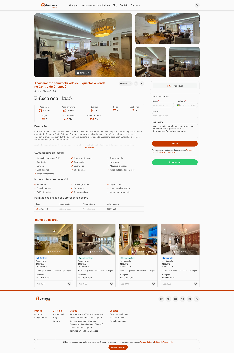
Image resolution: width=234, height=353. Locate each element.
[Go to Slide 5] (57, 251)
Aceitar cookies (118, 347)
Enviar (175, 143)
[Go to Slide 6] (59, 251)
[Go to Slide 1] (48, 252)
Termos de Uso (146, 342)
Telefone (181, 101)
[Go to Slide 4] (55, 251)
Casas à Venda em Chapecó (83, 321)
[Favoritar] (136, 83)
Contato (124, 5)
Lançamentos (88, 5)
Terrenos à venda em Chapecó (84, 331)
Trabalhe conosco (118, 321)
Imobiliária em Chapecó (81, 327)
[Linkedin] (190, 299)
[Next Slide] (70, 239)
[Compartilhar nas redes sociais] (142, 83)
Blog (115, 5)
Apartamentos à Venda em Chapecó (86, 314)
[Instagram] (197, 299)
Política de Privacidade (166, 152)
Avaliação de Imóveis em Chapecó (86, 317)
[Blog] (161, 299)
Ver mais (88, 148)
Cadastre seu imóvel (119, 314)
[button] (53, 239)
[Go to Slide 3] (52, 251)
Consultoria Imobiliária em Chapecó (86, 324)
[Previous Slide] (37, 239)
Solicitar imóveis (117, 317)
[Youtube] (175, 299)
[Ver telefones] (197, 5)
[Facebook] (182, 299)
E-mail (155, 111)
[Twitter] (168, 299)
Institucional (104, 5)
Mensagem (157, 122)
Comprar (73, 5)
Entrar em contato (160, 96)
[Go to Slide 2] (50, 251)
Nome (155, 101)
